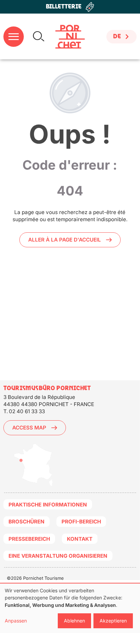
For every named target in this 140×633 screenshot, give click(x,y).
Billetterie (64, 6)
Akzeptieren (113, 621)
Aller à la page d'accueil (64, 239)
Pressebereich (29, 539)
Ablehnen (74, 621)
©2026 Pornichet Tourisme (35, 578)
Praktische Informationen (47, 504)
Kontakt (79, 539)
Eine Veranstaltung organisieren (57, 556)
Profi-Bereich (81, 521)
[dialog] (70, 608)
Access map (29, 427)
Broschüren (26, 521)
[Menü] (13, 36)
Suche (39, 36)
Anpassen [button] (16, 621)
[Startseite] (70, 37)
